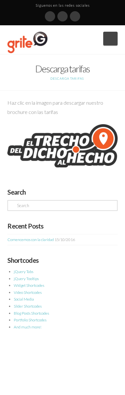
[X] (62, 16)
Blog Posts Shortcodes (31, 313)
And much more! (27, 327)
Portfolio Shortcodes (30, 320)
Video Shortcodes (28, 292)
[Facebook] (50, 16)
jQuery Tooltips (26, 278)
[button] (110, 38)
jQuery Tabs (23, 271)
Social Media (24, 299)
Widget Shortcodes (29, 285)
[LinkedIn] (75, 16)
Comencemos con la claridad (30, 239)
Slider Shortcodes (28, 306)
